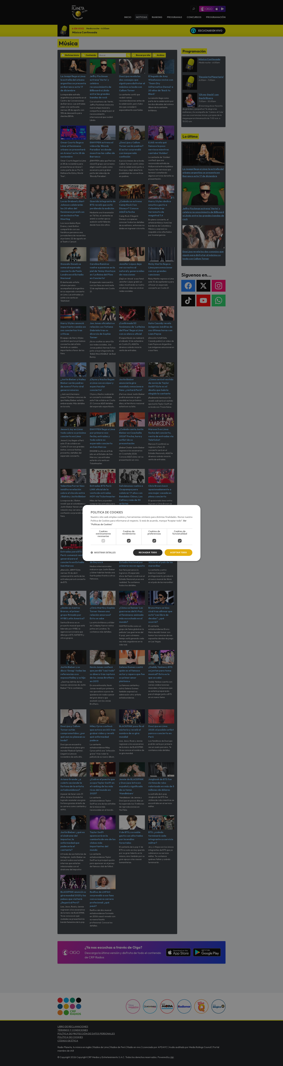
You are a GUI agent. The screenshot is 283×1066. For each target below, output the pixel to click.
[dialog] (141, 533)
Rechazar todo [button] (148, 552)
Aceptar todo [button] (178, 552)
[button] (103, 552)
